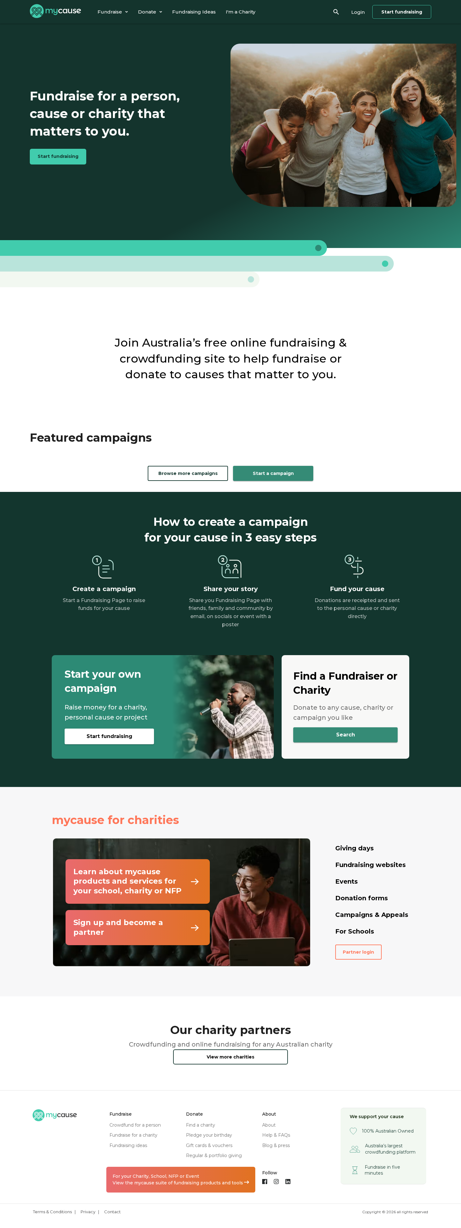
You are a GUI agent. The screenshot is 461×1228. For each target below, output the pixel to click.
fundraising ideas (128, 1145)
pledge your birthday (209, 1135)
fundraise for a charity (133, 1135)
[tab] (113, 12)
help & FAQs (276, 1135)
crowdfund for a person (135, 1125)
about (269, 1125)
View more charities (230, 1057)
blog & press (276, 1145)
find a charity (200, 1125)
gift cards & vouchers (209, 1145)
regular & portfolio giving (214, 1155)
